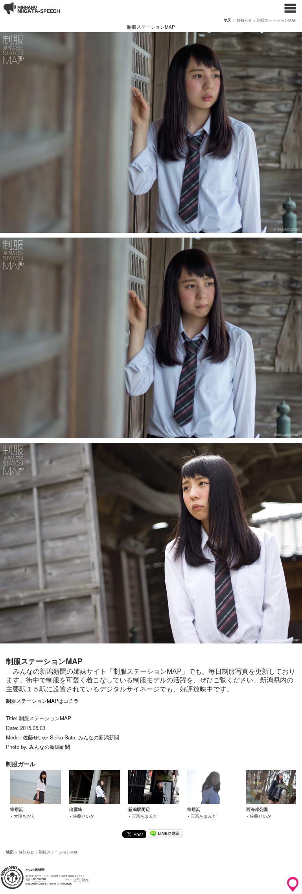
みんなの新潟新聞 (98, 737)
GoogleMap (66, 883)
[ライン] (165, 834)
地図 (228, 20)
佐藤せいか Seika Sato (49, 737)
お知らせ (244, 20)
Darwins (42, 883)
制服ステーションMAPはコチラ (42, 700)
